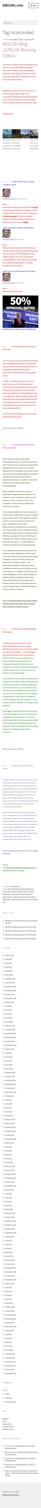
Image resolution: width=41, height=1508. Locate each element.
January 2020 (9, 1264)
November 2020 (10, 1225)
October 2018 (9, 1322)
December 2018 (10, 1315)
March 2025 (9, 1022)
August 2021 (9, 1190)
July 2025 (8, 1006)
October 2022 (9, 1135)
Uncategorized (15, 886)
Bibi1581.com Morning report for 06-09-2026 (20, 931)
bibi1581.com (13, 5)
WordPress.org (8, 1429)
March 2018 (9, 1350)
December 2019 (10, 1268)
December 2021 (10, 1174)
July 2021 (8, 1194)
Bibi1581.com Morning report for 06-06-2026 (20, 935)
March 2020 (9, 1256)
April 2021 (8, 1205)
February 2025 (10, 1026)
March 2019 (9, 1303)
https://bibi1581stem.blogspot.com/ (20, 868)
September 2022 (10, 1139)
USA (4, 902)
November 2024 (10, 1037)
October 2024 (9, 1041)
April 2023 (8, 1111)
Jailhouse (16, 897)
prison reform (30, 897)
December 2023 (10, 1080)
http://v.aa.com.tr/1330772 (13, 749)
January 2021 (9, 1217)
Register (6, 1419)
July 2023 (8, 1100)
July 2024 (8, 1053)
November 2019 (10, 1272)
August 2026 (9, 955)
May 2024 (8, 1061)
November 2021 (10, 1178)
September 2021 (10, 1186)
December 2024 (10, 1033)
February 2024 (10, 1072)
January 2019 (9, 1311)
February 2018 (10, 1354)
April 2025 (8, 1018)
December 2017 (10, 1362)
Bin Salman (30, 889)
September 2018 (10, 1326)
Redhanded (7, 899)
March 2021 (9, 1209)
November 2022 (10, 1131)
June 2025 (8, 1010)
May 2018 (8, 1342)
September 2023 (10, 1092)
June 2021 (8, 1197)
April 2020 (8, 1252)
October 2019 (9, 1276)
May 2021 (8, 1201)
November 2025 (10, 990)
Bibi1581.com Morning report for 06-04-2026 (20, 938)
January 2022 (9, 1170)
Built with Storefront (11, 1495)
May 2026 (8, 967)
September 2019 (10, 1279)
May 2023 (8, 1108)
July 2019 (8, 1287)
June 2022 (8, 1151)
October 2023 (9, 1088)
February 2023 (10, 1119)
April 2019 (8, 1299)
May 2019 (8, 1295)
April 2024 (8, 1065)
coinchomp (9, 1458)
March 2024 (9, 1069)
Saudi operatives (22, 899)
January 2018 (9, 1358)
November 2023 (10, 1084)
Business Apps (10, 1452)
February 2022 (10, 1166)
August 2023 (9, 1096)
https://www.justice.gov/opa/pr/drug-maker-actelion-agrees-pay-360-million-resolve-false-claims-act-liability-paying (20, 603)
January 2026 (9, 982)
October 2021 (9, 1182)
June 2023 (8, 1104)
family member (26, 894)
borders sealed (22, 891)
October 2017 (9, 1369)
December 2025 (10, 986)
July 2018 (8, 1334)
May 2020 (8, 1248)
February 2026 (10, 979)
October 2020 (9, 1229)
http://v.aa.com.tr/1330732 (13, 428)
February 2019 (10, 1307)
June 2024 (8, 1057)
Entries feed (7, 1424)
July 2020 (8, 1240)
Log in (5, 1421)
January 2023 (9, 1123)
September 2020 (10, 1233)
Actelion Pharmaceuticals (15, 889)
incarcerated (7, 897)
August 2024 (9, 1049)
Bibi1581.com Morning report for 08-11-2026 (20, 927)
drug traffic (16, 894)
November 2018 (10, 1319)
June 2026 (8, 963)
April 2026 (8, 971)
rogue (13, 899)
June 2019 (8, 1291)
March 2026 (9, 975)
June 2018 (8, 1338)
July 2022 (8, 1147)
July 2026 (8, 959)
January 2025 (9, 1029)
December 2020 (10, 1221)
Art (6, 1390)
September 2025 (10, 998)
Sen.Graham (33, 899)
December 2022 (10, 1127)
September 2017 (10, 1373)
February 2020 (10, 1260)
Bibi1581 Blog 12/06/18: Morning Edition (19, 50)
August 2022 (9, 1143)
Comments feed (8, 1426)
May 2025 (8, 1014)
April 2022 (8, 1158)
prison (22, 897)
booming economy (9, 891)
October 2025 (9, 994)
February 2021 (10, 1213)
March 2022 (9, 1162)
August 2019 (9, 1283)
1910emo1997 (29, 39)
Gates (7, 1394)
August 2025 (9, 1002)
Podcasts (8, 1398)
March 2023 (9, 1115)
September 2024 (10, 1045)
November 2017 (10, 1366)
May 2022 (8, 1154)
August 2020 (9, 1236)
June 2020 (8, 1244)
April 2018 (8, 1346)
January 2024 (9, 1076)
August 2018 (9, 1330)
